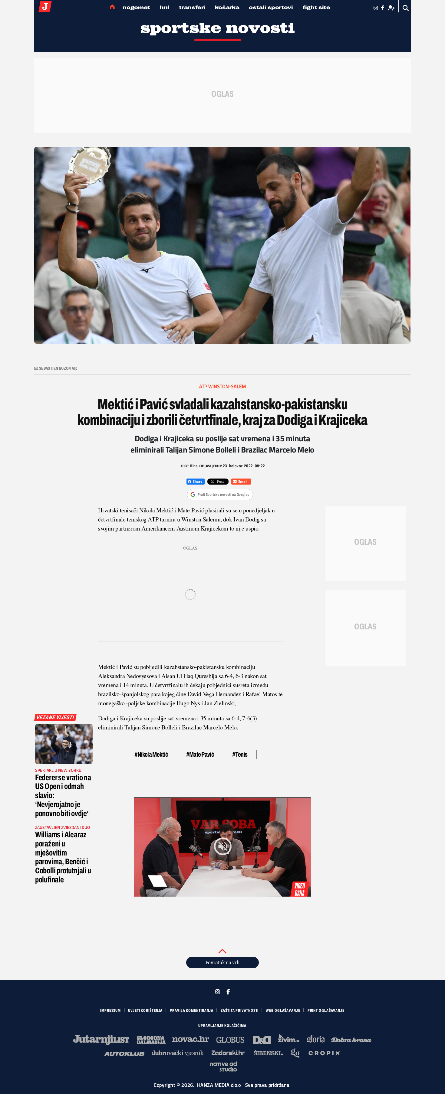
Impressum (110, 1010)
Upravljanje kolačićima (222, 1026)
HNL (164, 7)
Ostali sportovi (271, 7)
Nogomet (136, 7)
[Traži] (405, 8)
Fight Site (316, 7)
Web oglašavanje (283, 1010)
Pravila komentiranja (191, 1010)
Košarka (227, 7)
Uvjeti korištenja (145, 1010)
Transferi (192, 7)
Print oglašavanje (326, 1010)
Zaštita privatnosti (240, 1010)
